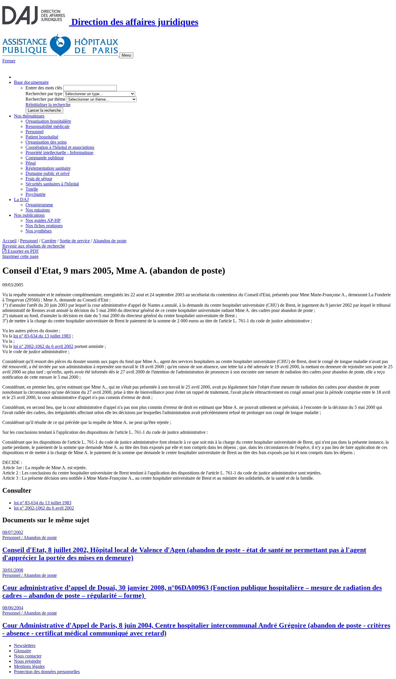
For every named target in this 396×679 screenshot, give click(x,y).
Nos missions (38, 209)
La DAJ (21, 199)
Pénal (31, 162)
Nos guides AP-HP (43, 220)
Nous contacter (27, 655)
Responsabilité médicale (48, 126)
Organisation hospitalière (48, 121)
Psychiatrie (36, 194)
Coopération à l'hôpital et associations (60, 147)
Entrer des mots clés (44, 87)
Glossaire (22, 650)
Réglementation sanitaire (48, 168)
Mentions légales (29, 666)
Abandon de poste (109, 240)
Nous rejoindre (27, 661)
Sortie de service (75, 240)
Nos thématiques (29, 115)
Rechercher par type (44, 93)
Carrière (48, 240)
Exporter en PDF (22, 251)
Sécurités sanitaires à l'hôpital (52, 183)
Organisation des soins (46, 142)
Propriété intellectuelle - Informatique (59, 152)
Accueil (9, 240)
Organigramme (39, 204)
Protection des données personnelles (47, 671)
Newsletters (24, 645)
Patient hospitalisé (42, 136)
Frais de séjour (39, 178)
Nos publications (29, 215)
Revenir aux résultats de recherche (33, 245)
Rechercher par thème (46, 99)
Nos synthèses (39, 230)
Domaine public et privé (48, 173)
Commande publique (45, 157)
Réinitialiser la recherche (48, 104)
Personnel (34, 131)
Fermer (8, 60)
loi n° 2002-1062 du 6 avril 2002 (43, 346)
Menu (126, 55)
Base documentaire (31, 82)
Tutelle (32, 189)
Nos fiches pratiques (44, 225)
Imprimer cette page (20, 256)
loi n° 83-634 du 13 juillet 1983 (42, 335)
